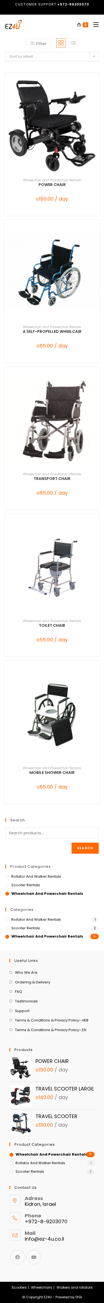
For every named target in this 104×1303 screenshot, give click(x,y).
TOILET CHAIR (52, 625)
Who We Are (26, 972)
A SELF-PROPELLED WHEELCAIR (52, 331)
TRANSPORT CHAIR (52, 478)
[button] (96, 102)
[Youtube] (34, 1257)
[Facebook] (17, 1257)
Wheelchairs (41, 1287)
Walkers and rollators (75, 1287)
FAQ (18, 991)
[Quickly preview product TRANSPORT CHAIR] (96, 382)
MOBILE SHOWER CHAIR (52, 772)
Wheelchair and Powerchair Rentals (52, 180)
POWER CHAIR (52, 184)
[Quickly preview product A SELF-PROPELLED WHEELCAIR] (96, 234)
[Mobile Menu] (94, 24)
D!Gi (78, 1297)
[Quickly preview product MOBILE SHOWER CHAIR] (96, 675)
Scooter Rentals (25, 885)
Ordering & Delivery (32, 982)
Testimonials (26, 1001)
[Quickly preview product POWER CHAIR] (96, 88)
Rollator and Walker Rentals (36, 876)
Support (22, 1010)
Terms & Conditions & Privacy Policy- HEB (51, 1020)
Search (85, 848)
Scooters (19, 1287)
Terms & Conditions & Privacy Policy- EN (50, 1030)
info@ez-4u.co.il (44, 1238)
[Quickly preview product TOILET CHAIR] (96, 528)
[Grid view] (61, 43)
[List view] (73, 43)
